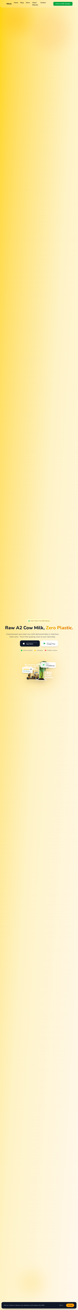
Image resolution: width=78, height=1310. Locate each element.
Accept (70, 1305)
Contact (43, 3)
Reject (61, 1305)
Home (16, 3)
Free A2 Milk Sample (63, 4)
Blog (22, 3)
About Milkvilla (35, 4)
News (28, 3)
